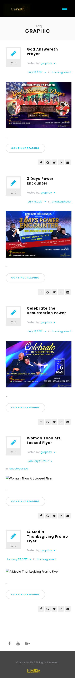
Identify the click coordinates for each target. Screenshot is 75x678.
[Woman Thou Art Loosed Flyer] (29, 480)
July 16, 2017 (35, 72)
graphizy (46, 63)
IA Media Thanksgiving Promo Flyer (47, 536)
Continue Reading (25, 148)
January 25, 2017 (38, 461)
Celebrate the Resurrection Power (46, 310)
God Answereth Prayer (42, 51)
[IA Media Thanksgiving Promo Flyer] (32, 573)
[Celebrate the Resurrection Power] (38, 366)
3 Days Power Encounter (40, 181)
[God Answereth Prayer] (38, 106)
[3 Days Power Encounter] (38, 236)
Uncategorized (61, 72)
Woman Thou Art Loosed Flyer (44, 440)
